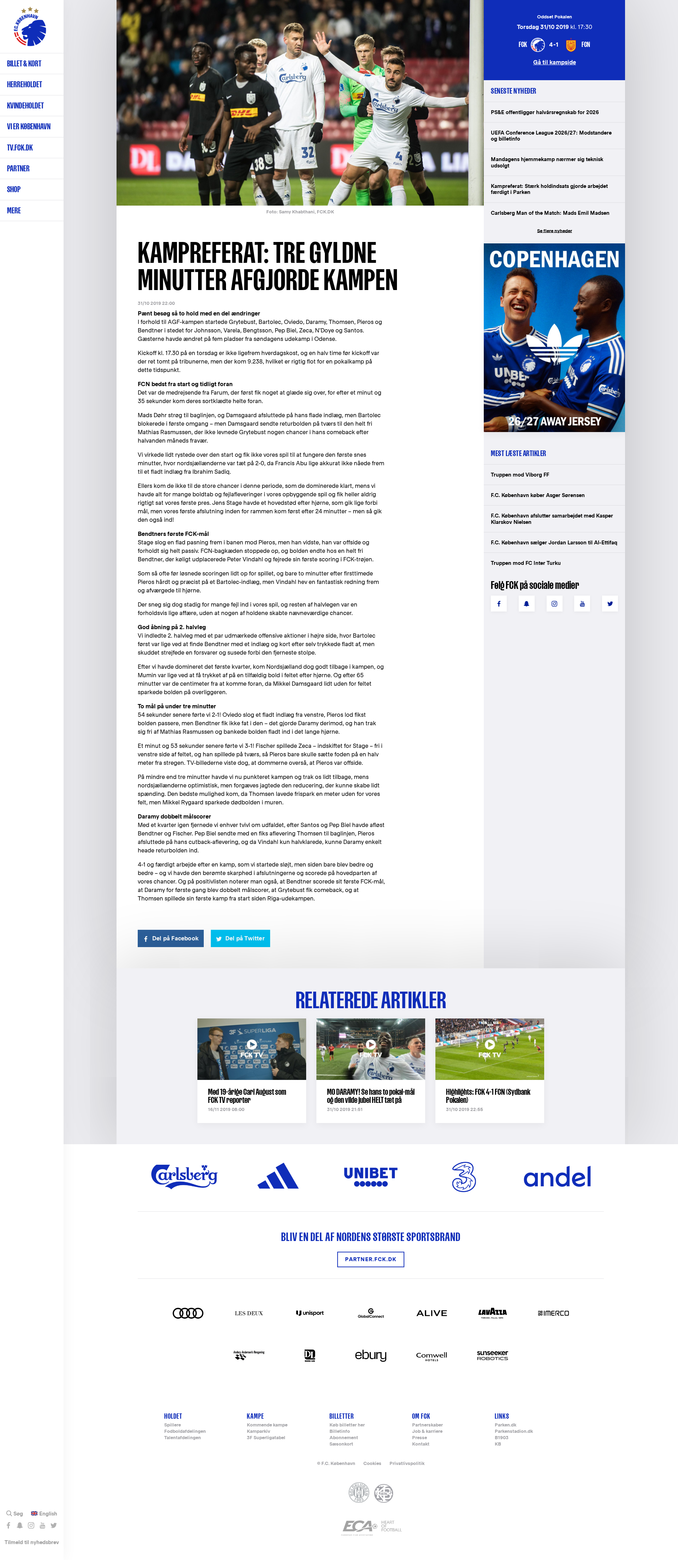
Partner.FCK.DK (371, 1260)
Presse (419, 1438)
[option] (300, 103)
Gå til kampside (554, 62)
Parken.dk (505, 1425)
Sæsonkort (341, 1444)
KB (498, 1444)
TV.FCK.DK (20, 147)
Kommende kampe (267, 1425)
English (48, 1513)
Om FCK (421, 1416)
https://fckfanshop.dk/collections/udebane (549, 247)
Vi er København (28, 126)
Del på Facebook (175, 938)
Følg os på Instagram (31, 1525)
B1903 (502, 1438)
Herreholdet (24, 84)
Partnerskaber (427, 1425)
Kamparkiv (258, 1431)
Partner (18, 168)
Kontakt (420, 1444)
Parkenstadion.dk (514, 1431)
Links (502, 1416)
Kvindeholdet (25, 105)
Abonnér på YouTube (42, 1525)
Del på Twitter (245, 938)
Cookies (372, 1463)
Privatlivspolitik (406, 1463)
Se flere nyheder (554, 231)
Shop (13, 189)
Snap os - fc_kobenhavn (19, 1525)
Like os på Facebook (8, 1525)
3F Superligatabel (266, 1438)
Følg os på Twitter (53, 1525)
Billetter (341, 1416)
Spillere (172, 1425)
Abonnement (343, 1438)
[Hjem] (30, 30)
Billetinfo (339, 1431)
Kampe (255, 1416)
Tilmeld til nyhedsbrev (32, 1542)
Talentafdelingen (182, 1438)
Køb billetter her (347, 1425)
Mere (14, 210)
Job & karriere (427, 1431)
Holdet (173, 1416)
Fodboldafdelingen (185, 1431)
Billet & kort (24, 63)
